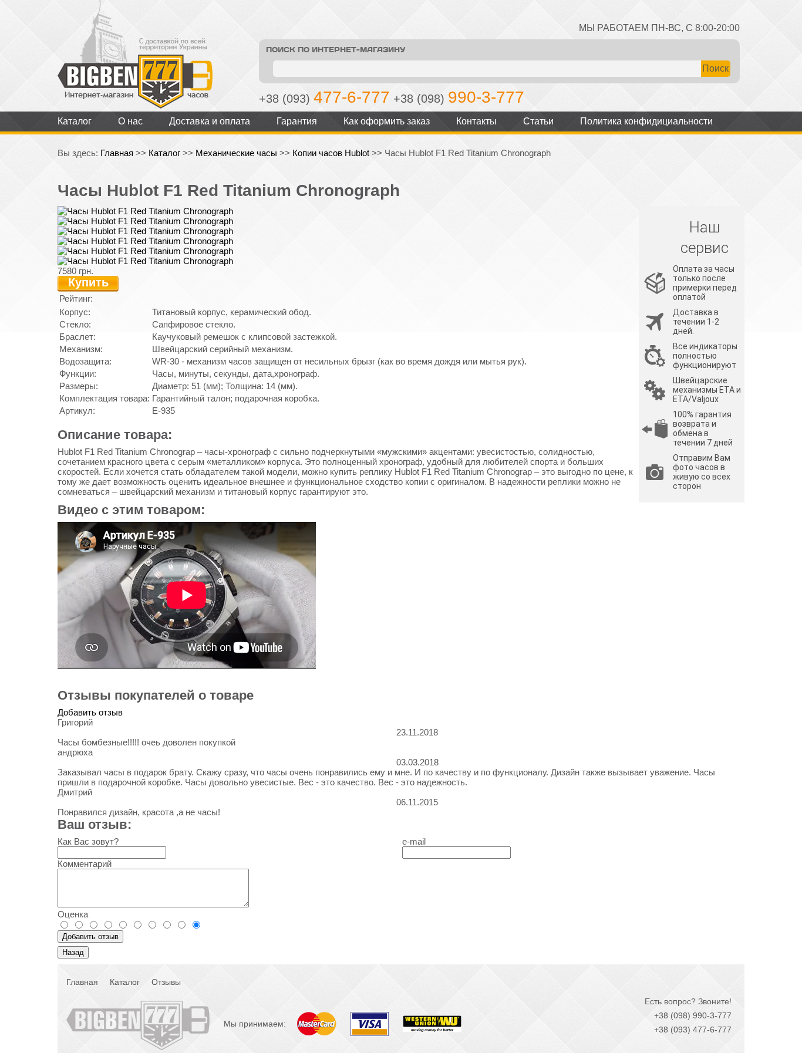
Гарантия (297, 121)
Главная (116, 153)
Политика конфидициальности (646, 121)
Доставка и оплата (209, 121)
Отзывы (166, 982)
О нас (130, 121)
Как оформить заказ (386, 121)
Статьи (538, 121)
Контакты (476, 121)
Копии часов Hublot (330, 153)
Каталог (75, 121)
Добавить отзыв (90, 712)
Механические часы (236, 153)
